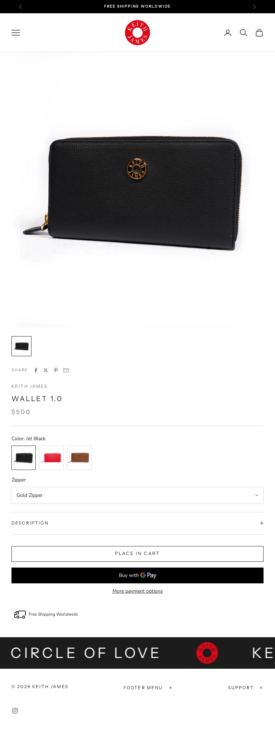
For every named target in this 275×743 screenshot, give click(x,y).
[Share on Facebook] (36, 370)
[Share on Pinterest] (56, 370)
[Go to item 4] (21, 346)
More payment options (137, 591)
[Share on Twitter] (46, 370)
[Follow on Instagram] (15, 710)
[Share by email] (66, 370)
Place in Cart (137, 553)
